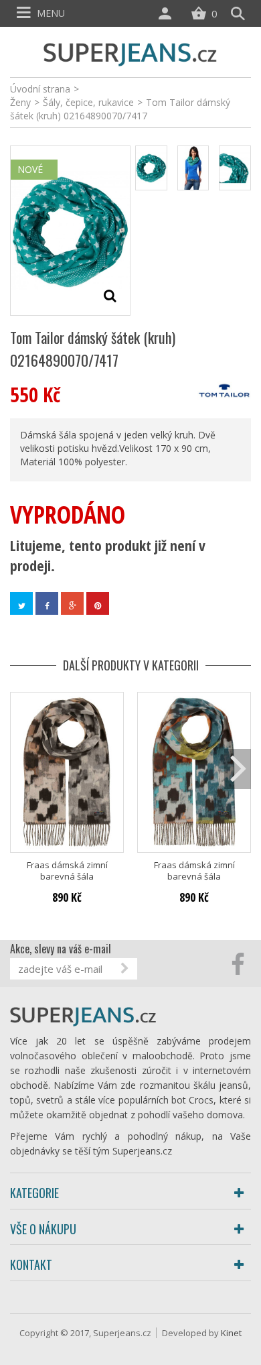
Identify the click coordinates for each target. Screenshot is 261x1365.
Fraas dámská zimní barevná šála (67, 870)
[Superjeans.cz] (130, 53)
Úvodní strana (40, 88)
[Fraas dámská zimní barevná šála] (67, 772)
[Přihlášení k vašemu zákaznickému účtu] (168, 13)
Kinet (231, 1333)
